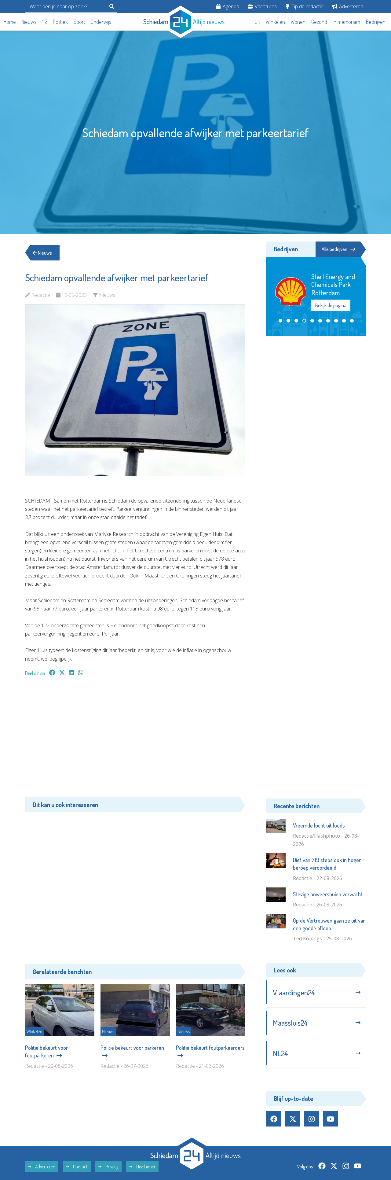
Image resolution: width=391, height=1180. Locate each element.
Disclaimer (145, 1166)
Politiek (60, 21)
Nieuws (28, 21)
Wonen (298, 21)
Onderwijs (101, 21)
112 (44, 21)
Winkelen (275, 21)
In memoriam (346, 21)
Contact (80, 1166)
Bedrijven (376, 21)
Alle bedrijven (334, 249)
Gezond (319, 21)
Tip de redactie (306, 6)
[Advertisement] (135, 740)
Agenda (230, 6)
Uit (257, 21)
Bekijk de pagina (330, 305)
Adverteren (350, 6)
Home (10, 21)
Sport (79, 21)
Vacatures (265, 6)
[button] (280, 320)
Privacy (111, 1166)
